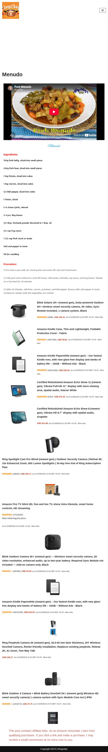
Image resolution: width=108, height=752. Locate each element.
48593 (16, 474)
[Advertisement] (54, 42)
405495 (16, 571)
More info (98, 317)
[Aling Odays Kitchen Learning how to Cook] (10, 10)
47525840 (17, 515)
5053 (50, 397)
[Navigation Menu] (102, 10)
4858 (50, 317)
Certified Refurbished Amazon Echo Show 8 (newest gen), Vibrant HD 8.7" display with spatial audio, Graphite (68, 412)
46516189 (52, 370)
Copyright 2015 (48, 749)
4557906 (52, 340)
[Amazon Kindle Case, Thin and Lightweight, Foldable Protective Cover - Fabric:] (18, 339)
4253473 (17, 704)
